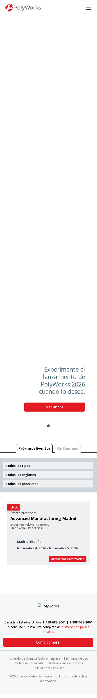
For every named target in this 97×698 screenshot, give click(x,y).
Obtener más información (67, 559)
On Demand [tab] (67, 448)
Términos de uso (75, 658)
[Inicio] (23, 7)
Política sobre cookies (48, 668)
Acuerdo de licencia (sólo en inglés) (34, 658)
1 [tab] (48, 425)
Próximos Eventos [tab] (34, 448)
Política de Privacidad (29, 663)
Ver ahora (54, 407)
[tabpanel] (48, 218)
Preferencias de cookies (65, 663)
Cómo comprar (48, 642)
